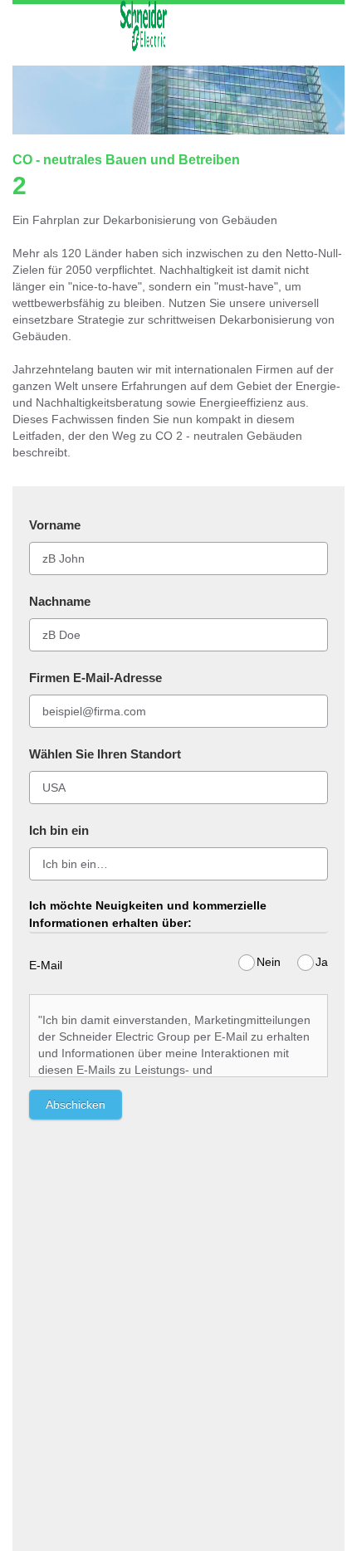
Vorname (55, 525)
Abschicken (75, 1104)
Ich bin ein (59, 830)
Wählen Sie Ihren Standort (105, 754)
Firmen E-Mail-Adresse (95, 678)
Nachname (59, 601)
